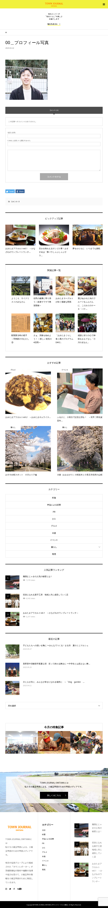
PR (54, 511)
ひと (54, 518)
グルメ (54, 525)
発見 (54, 554)
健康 (43, 830)
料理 (54, 497)
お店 (54, 533)
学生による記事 (54, 504)
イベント (54, 540)
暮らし (54, 547)
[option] (21, 742)
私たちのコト (53, 24)
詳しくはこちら (54, 795)
